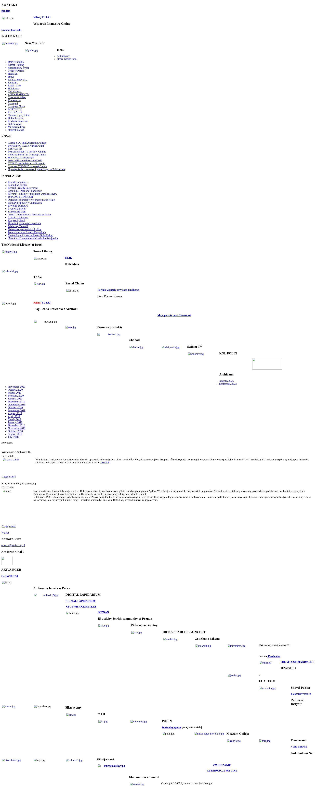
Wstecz (5, 532)
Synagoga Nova (16, 106)
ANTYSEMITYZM (18, 94)
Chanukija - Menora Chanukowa (25, 190)
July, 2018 (13, 437)
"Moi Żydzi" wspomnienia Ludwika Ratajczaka (33, 238)
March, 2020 (14, 392)
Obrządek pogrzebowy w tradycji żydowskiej (31, 199)
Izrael (11, 76)
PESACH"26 (15, 148)
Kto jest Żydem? (16, 220)
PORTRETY (15, 109)
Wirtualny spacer (171, 727)
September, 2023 (228, 383)
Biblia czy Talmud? (18, 226)
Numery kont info (11, 30)
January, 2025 (226, 380)
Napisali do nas (16, 129)
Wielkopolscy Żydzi (18, 67)
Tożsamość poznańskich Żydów (24, 229)
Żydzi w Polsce (16, 70)
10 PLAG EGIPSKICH (20, 196)
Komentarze (14, 100)
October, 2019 (15, 407)
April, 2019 (14, 416)
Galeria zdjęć (15, 124)
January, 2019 (15, 422)
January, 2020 (15, 398)
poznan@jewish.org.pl (13, 545)
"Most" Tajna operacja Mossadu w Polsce (29, 214)
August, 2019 (15, 413)
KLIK (68, 257)
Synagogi (13, 103)
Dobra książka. (16, 118)
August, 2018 (15, 434)
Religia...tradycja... (17, 79)
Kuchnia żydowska (18, 121)
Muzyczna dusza (16, 127)
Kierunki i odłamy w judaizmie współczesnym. (32, 193)
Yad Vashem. (15, 91)
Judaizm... (13, 82)
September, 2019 (16, 410)
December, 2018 (16, 425)
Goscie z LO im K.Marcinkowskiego (27, 142)
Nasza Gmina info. (67, 59)
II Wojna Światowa (18, 205)
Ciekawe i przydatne (18, 115)
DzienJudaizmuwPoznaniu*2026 (25, 160)
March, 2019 (14, 419)
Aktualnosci (63, 56)
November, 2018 (16, 428)
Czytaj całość (9, 476)
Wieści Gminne (16, 64)
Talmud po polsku (17, 185)
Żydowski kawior (17, 208)
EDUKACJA (15, 112)
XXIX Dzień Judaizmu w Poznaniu (26, 163)
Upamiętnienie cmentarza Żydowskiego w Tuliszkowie (36, 169)
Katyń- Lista (14, 85)
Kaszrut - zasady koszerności (23, 188)
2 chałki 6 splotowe (18, 217)
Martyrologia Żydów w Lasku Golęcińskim (30, 235)
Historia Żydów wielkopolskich (24, 223)
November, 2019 (16, 404)
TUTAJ (46, 302)
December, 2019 (16, 401)
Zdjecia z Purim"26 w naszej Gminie (27, 154)
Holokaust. (13, 88)
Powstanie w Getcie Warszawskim (26, 145)
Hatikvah (12, 73)
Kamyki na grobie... (18, 182)
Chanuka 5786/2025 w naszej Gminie (27, 166)
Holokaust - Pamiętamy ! (21, 157)
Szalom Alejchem (17, 211)
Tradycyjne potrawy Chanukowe (25, 202)
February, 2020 (16, 395)
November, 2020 (16, 386)
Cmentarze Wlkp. (17, 97)
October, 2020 (15, 389)
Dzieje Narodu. (16, 61)
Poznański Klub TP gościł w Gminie (27, 151)
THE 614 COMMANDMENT (297, 661)
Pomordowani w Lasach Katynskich (27, 232)
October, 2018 (15, 431)
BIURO (5, 11)
